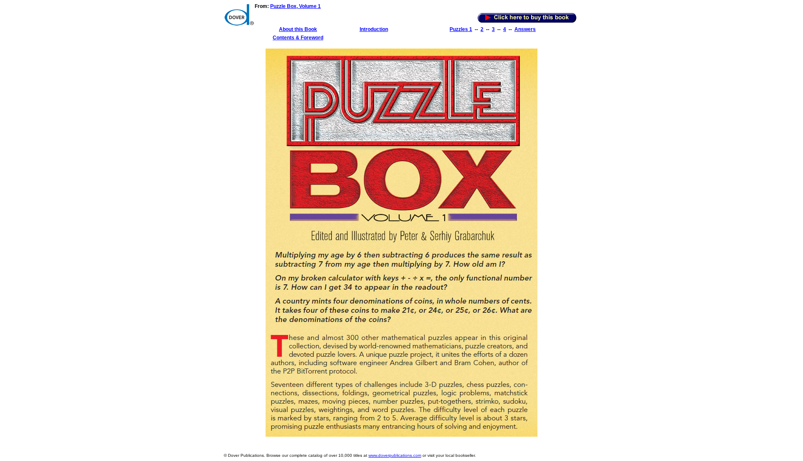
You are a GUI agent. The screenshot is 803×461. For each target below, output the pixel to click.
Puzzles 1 (461, 29)
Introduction (374, 29)
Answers (525, 29)
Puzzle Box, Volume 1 (295, 6)
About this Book (298, 29)
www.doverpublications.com (394, 455)
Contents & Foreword (298, 38)
